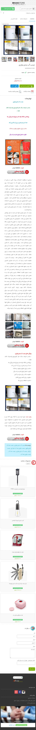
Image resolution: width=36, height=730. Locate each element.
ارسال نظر (32, 669)
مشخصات (32, 18)
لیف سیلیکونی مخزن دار (18, 615)
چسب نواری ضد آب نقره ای (18, 448)
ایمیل (34, 639)
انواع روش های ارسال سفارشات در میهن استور (24, 700)
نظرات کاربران (14, 18)
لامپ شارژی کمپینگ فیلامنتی (18, 520)
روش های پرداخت (31, 703)
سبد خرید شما (8, 8)
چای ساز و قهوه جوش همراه (17, 552)
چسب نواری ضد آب (25, 454)
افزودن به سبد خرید (25, 86)
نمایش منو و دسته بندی (26, 8)
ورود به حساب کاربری (21, 725)
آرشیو (28, 463)
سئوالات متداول (31, 698)
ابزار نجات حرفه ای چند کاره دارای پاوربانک (18, 583)
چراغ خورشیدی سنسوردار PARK (18, 489)
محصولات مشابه (23, 18)
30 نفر (12, 86)
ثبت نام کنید (11, 725)
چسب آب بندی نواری (19, 445)
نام (34, 633)
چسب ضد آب (11, 451)
